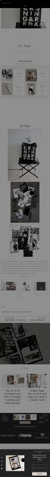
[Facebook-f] (2, 465)
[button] (48, 451)
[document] (25, 238)
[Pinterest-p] (2, 458)
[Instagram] (2, 461)
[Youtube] (2, 468)
